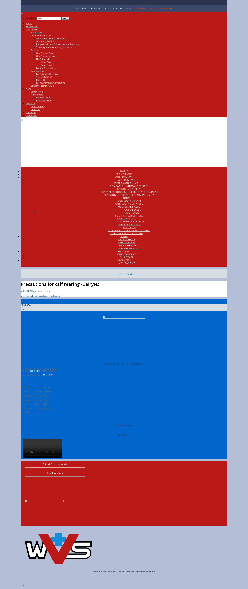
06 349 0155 (35, 371)
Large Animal (38, 70)
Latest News (37, 91)
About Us (30, 103)
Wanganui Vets (44, 97)
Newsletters (37, 94)
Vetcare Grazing (44, 76)
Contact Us (31, 115)
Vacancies (31, 112)
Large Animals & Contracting (50, 82)
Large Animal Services (47, 73)
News (28, 88)
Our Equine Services (46, 56)
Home (29, 23)
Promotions (32, 26)
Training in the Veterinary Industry (54, 47)
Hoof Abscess (48, 62)
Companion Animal (41, 35)
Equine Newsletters (46, 67)
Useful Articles (43, 59)
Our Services (32, 29)
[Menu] (22, 13)
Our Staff (35, 109)
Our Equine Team (45, 53)
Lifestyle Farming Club (42, 85)
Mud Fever (46, 64)
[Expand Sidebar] (22, 301)
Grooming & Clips (45, 41)
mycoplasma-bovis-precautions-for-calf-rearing (40, 296)
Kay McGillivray (30, 291)
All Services (36, 32)
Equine (34, 50)
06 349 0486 (48, 375)
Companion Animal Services (50, 38)
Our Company (38, 106)
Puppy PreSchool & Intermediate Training (57, 44)
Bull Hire (40, 79)
